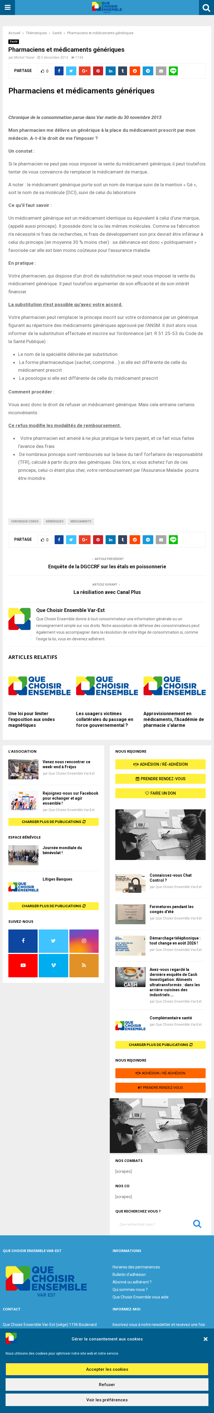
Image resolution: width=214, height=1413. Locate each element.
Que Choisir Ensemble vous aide (141, 1297)
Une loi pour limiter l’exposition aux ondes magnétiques (31, 719)
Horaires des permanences (136, 1267)
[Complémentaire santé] (130, 1025)
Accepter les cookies (107, 1369)
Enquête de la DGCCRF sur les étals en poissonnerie (107, 566)
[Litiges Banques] (23, 887)
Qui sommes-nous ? (130, 1289)
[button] (205, 1339)
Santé (14, 41)
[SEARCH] (197, 1225)
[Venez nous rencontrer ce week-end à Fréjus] (23, 769)
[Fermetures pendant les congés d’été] (130, 914)
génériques (55, 521)
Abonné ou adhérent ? (132, 1282)
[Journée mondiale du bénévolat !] (23, 855)
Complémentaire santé (171, 1018)
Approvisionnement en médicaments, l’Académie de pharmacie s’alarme (174, 719)
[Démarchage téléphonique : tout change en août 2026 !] (130, 946)
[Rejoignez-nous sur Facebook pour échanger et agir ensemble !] (23, 801)
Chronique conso (25, 521)
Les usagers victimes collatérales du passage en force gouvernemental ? (104, 719)
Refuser (107, 1384)
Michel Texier (24, 58)
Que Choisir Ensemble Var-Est (71, 773)
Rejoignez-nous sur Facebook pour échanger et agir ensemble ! (70, 798)
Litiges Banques (57, 879)
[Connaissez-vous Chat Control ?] (130, 883)
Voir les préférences (107, 1399)
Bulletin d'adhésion (129, 1274)
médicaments (80, 521)
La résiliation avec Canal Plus (107, 592)
